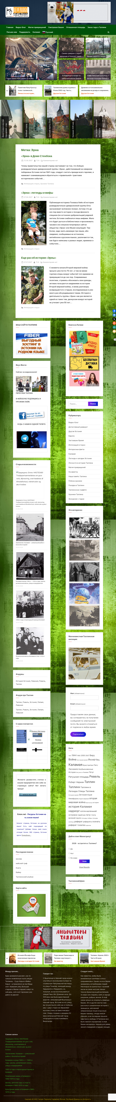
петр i (88, 815)
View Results (84, 867)
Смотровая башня (56, 27)
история (96, 802)
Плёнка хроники (75, 481)
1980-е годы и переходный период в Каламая (30, 620)
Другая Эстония (16, 93)
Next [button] (44, 383)
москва (19, 859)
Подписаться (78, 734)
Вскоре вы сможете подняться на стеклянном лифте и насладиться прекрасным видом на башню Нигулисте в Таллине (64, 956)
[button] (114, 311)
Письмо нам (12, 32)
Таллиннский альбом (24, 877)
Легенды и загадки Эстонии (62, 92)
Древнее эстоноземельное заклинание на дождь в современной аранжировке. (24, 89)
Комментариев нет (50, 160)
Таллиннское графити (78, 490)
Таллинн (74, 787)
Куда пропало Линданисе (100, 89)
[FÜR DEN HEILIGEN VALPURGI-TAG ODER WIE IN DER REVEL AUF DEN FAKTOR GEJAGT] (84, 593)
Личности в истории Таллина (81, 463)
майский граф (21, 863)
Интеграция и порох (32, 184)
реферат (78, 821)
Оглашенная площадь (75, 27)
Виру (92, 755)
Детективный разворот (78, 427)
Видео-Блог (21, 27)
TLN (37, 160)
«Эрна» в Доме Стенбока (36, 156)
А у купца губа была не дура (99, 956)
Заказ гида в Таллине (97, 27)
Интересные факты (76, 449)
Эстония (83, 795)
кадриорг (74, 810)
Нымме (85, 772)
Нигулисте (79, 772)
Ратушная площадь (79, 777)
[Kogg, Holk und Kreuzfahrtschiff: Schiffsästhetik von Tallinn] (84, 527)
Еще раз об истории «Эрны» (38, 257)
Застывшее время (82, 760)
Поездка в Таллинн (76, 485)
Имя (77, 693)
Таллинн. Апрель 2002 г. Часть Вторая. (28, 956)
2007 (87, 755)
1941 (70, 755)
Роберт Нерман (76, 782)
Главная (9, 27)
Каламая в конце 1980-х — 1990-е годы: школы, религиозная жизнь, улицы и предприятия (18, 1062)
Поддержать (24, 32)
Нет (72, 853)
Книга (18, 868)
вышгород (89, 802)
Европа (71, 436)
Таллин (89, 782)
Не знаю (73, 858)
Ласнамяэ (73, 769)
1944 (74, 755)
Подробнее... (26, 835)
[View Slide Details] (23, 384)
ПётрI (91, 772)
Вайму (18, 872)
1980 (78, 755)
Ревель (94, 776)
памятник (82, 815)
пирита (78, 818)
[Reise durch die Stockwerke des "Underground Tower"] (84, 548)
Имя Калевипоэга (62, 89)
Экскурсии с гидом (76, 499)
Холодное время (74, 795)
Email (77, 704)
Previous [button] (18, 383)
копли (83, 811)
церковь (88, 825)
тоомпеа (81, 825)
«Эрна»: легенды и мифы (37, 192)
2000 (83, 755)
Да (71, 849)
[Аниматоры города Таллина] (79, 12)
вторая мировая (83, 799)
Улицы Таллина (86, 791)
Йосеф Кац (93, 759)
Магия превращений (37, 27)
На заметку (73, 472)
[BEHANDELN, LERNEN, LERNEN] (84, 571)
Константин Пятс (90, 765)
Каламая (36, 32)
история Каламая (80, 806)
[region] (32, 384)
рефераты (87, 822)
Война (72, 759)
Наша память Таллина (78, 476)
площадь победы (87, 818)
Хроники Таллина (47, 184)
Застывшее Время (76, 440)
